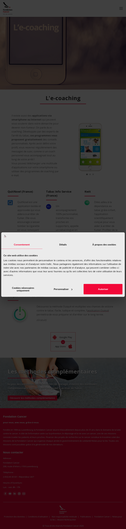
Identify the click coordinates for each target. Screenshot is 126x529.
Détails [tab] (63, 244)
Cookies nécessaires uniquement (23, 289)
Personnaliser (61, 289)
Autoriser (103, 289)
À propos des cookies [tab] (104, 244)
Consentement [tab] (22, 244)
